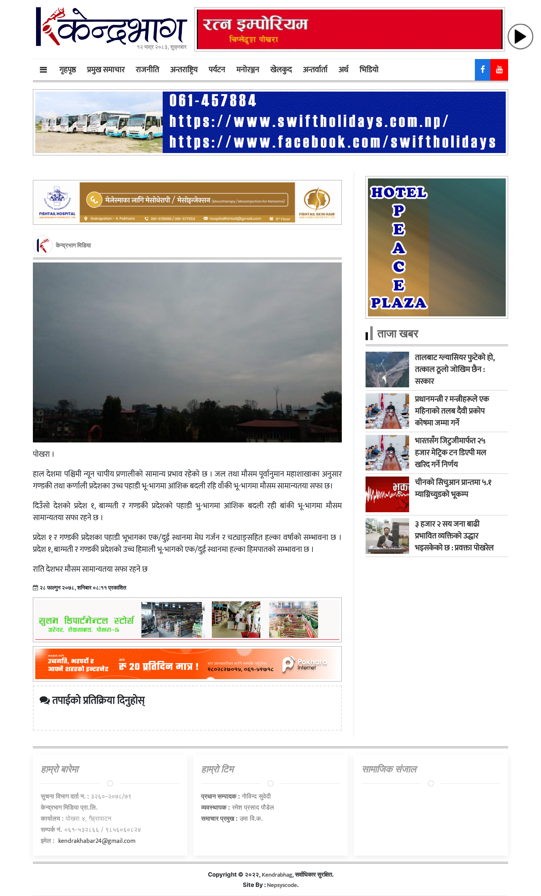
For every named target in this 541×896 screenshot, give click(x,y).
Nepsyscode (282, 885)
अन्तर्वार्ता (315, 70)
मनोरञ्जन (247, 70)
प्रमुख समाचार (106, 70)
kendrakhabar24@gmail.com (96, 841)
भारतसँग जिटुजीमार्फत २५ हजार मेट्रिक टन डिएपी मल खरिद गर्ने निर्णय (450, 452)
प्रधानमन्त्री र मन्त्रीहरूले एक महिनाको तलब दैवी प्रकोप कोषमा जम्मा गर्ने (452, 411)
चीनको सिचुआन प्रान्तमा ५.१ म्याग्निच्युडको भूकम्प (453, 488)
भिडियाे (369, 70)
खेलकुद (281, 70)
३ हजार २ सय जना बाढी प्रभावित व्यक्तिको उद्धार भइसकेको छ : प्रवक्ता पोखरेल (454, 536)
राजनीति (147, 70)
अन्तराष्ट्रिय (184, 70)
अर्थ (344, 70)
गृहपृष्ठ (67, 70)
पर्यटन (217, 70)
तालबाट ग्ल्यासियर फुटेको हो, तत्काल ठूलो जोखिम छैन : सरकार (454, 369)
